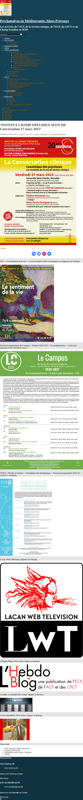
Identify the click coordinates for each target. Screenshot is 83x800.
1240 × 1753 (24, 134)
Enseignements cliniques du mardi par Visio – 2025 (26, 83)
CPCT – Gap (13, 81)
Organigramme (14, 71)
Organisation (13, 42)
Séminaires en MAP (11, 46)
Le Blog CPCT (14, 89)
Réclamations (13, 75)
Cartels (6, 48)
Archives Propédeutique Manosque (25, 65)
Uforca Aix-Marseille (11, 50)
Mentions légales (5, 758)
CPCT (6, 77)
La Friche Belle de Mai (12, 750)
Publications (8, 96)
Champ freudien (9, 91)
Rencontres (12, 100)
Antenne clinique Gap (20, 56)
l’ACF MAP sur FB (7, 764)
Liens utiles (8, 116)
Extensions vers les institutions (19, 85)
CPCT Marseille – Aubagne (18, 79)
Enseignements (14, 52)
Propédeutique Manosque (21, 58)
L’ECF (6, 108)
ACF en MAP (9, 40)
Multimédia (8, 112)
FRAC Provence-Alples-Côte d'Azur (17, 748)
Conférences (13, 44)
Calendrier (7, 118)
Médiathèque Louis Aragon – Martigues (18, 752)
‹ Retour (3, 248)
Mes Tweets (4, 778)
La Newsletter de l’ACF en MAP (20, 104)
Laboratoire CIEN (15, 95)
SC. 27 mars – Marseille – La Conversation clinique (48, 134)
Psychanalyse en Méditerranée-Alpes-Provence (34, 21)
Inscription (12, 73)
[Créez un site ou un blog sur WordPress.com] (1, 799)
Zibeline (7, 754)
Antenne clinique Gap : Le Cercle (28, 63)
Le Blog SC (17, 67)
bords (11, 102)
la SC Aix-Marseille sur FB (10, 782)
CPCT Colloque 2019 (16, 87)
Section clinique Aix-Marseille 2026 (25, 54)
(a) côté (6, 114)
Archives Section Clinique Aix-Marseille (27, 60)
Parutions (12, 98)
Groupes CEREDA (15, 93)
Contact (7, 120)
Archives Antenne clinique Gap (23, 61)
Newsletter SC (22, 69)
